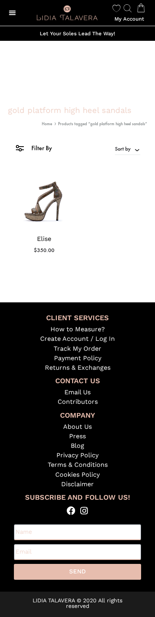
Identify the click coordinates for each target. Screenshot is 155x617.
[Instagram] (84, 511)
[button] (12, 13)
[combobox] (127, 148)
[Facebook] (71, 511)
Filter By (41, 148)
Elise (44, 239)
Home (47, 123)
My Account (129, 19)
